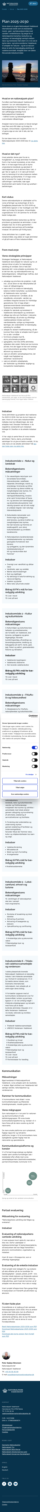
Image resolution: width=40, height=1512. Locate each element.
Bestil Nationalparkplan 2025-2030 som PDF (19, 1327)
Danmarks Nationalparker (11, 1445)
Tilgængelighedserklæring (11, 1427)
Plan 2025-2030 (22, 9)
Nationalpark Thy (8, 1447)
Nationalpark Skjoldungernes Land (14, 1452)
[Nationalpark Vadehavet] (10, 4)
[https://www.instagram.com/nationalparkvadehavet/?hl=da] (10, 1484)
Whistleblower (7, 1425)
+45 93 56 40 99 (11, 1372)
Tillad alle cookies (20, 781)
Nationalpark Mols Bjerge (11, 1449)
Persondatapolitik (8, 1430)
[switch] (35, 753)
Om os (12, 9)
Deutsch (5, 1470)
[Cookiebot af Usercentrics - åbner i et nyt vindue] (29, 716)
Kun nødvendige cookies (20, 794)
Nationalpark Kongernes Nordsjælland (16, 1454)
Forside (4, 9)
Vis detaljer (30, 774)
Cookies (5, 1432)
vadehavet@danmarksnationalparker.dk (16, 1413)
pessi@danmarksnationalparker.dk (20, 1375)
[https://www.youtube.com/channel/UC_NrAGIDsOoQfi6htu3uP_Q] (16, 1484)
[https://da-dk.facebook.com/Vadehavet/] (4, 1484)
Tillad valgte (20, 787)
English (4, 1467)
